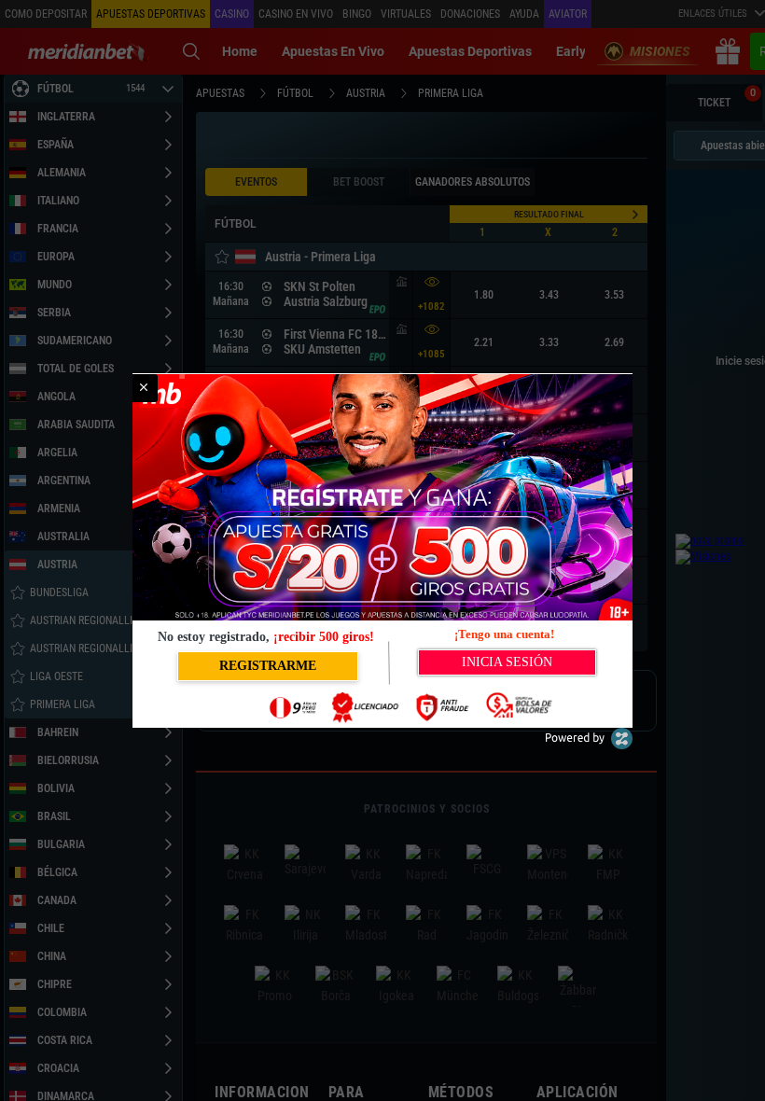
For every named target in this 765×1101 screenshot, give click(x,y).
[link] (144, 388)
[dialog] (382, 550)
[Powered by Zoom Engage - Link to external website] (589, 745)
